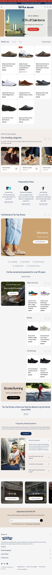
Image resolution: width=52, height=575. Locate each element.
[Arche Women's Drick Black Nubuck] (9, 108)
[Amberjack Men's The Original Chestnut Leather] (26, 83)
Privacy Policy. (37, 524)
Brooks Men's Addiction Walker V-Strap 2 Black (32, 337)
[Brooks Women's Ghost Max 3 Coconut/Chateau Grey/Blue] (45, 328)
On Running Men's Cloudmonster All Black (33, 370)
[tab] (5, 42)
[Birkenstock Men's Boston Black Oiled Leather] (26, 108)
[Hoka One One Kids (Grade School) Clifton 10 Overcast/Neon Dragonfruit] (45, 293)
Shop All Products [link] (26, 276)
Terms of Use (29, 524)
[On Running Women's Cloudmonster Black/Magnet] (45, 361)
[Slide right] (49, 138)
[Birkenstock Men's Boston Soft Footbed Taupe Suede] (9, 54)
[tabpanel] (26, 85)
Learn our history (12, 498)
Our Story (3, 546)
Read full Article (9, 202)
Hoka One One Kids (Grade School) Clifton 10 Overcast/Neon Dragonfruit (45, 304)
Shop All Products (46, 41)
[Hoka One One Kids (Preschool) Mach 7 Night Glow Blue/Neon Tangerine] (33, 293)
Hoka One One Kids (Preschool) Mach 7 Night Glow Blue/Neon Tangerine (32, 304)
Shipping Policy (21, 566)
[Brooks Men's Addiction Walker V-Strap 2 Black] (33, 328)
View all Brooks (13, 397)
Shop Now (18, 22)
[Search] (45, 7)
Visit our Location (35, 498)
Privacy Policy (42, 566)
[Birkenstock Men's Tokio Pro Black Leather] (43, 83)
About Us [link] (26, 414)
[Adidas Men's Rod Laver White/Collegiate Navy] (9, 83)
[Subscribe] (41, 520)
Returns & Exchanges (31, 566)
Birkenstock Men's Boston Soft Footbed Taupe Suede (8, 66)
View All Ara (13, 293)
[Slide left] (45, 138)
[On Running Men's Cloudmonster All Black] (33, 361)
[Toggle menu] (1, 7)
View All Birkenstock (40, 242)
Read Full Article (26, 204)
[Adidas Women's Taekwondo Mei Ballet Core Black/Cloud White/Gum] (26, 54)
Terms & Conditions (22, 569)
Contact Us (26, 433)
